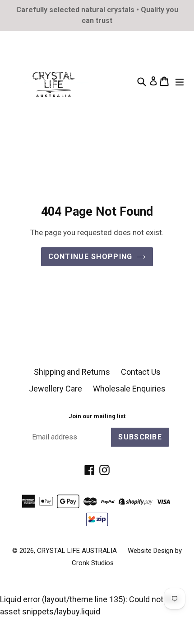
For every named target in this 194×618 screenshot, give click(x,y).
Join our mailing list (97, 416)
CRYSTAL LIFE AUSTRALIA (77, 551)
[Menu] (182, 81)
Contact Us (141, 372)
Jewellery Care (55, 388)
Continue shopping (90, 256)
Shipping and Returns (72, 372)
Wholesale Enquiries (129, 388)
